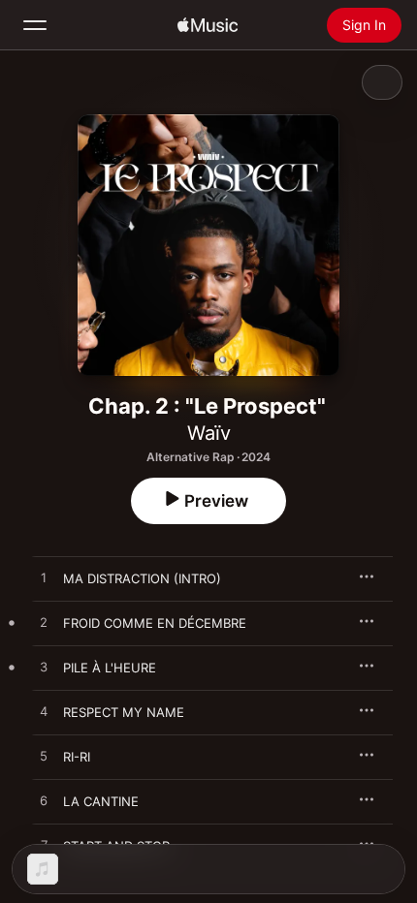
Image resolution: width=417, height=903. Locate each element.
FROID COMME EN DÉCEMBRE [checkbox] (154, 623)
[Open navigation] (35, 25)
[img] (207, 25)
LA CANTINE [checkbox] (101, 801)
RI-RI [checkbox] (76, 756)
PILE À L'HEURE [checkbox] (109, 667)
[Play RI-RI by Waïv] (43, 756)
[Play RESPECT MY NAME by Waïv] (43, 712)
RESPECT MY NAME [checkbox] (123, 712)
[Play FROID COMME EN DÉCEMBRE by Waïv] (43, 623)
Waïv (209, 433)
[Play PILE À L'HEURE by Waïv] (43, 667)
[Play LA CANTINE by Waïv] (43, 801)
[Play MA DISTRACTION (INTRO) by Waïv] (43, 578)
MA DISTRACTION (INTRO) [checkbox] (142, 578)
